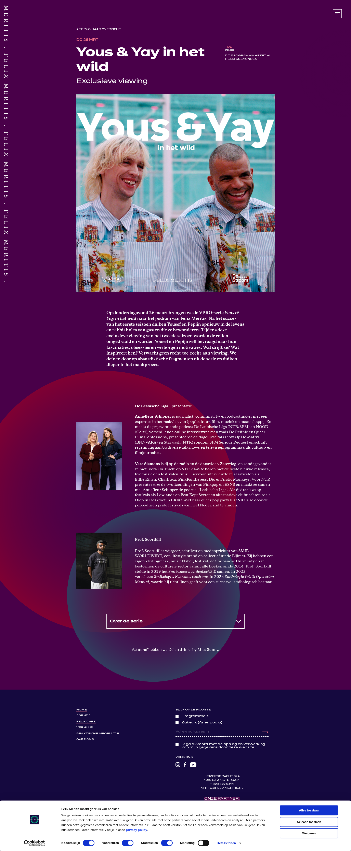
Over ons (85, 739)
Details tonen (226, 843)
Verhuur (84, 727)
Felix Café (86, 721)
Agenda (83, 715)
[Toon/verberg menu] (337, 13)
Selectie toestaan (309, 822)
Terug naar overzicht (100, 29)
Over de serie (126, 621)
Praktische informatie (97, 733)
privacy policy (136, 830)
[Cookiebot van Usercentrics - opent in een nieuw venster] (34, 843)
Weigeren (309, 833)
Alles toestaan (309, 810)
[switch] (127, 843)
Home (81, 709)
